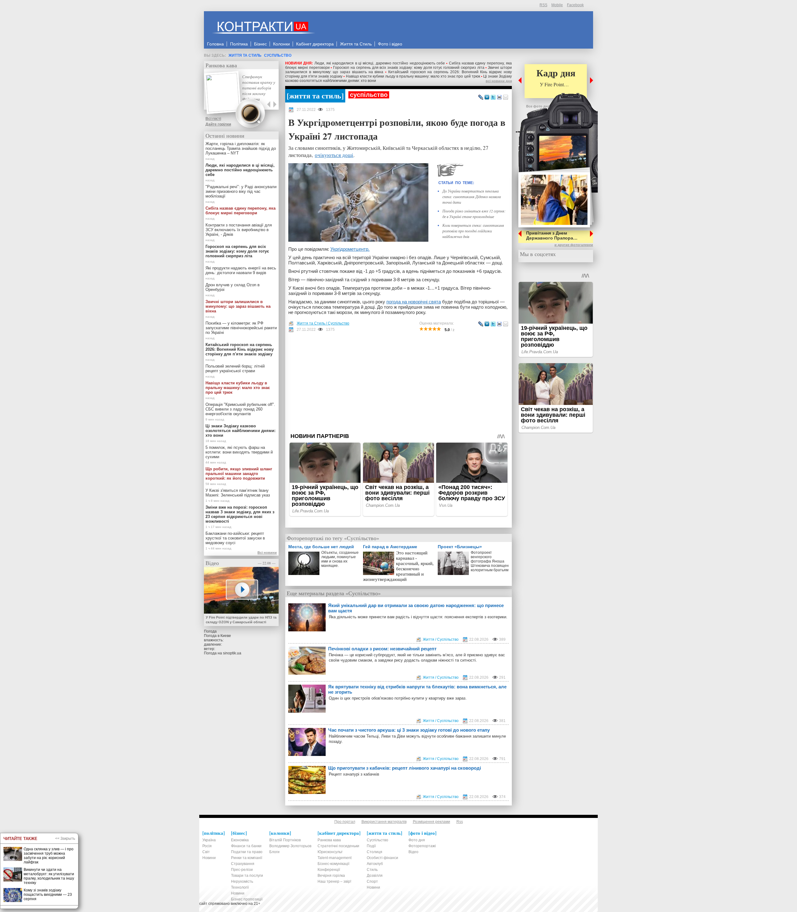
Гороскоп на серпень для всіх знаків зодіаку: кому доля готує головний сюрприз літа (408, 67)
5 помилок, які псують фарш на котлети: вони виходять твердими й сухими (239, 452)
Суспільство (277, 55)
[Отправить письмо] (505, 97)
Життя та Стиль (245, 55)
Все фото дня (537, 106)
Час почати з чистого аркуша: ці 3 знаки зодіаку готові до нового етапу (409, 730)
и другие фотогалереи (573, 245)
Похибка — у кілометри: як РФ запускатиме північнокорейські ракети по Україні (241, 328)
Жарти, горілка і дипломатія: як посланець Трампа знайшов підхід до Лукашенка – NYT (240, 148)
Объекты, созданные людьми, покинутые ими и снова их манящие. (340, 559)
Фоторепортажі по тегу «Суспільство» (333, 538)
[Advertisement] (398, 382)
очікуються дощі (334, 155)
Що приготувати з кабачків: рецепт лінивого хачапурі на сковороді (404, 768)
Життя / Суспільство (441, 639)
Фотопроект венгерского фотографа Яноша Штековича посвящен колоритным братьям (490, 561)
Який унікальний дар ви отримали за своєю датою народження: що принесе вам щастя (416, 608)
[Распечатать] (499, 97)
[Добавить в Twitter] (493, 97)
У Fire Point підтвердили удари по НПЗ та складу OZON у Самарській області (241, 619)
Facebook (575, 5)
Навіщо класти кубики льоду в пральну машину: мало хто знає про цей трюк (413, 76)
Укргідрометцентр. (350, 249)
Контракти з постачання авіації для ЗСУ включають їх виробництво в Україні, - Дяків (238, 230)
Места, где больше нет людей (321, 546)
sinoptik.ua (232, 653)
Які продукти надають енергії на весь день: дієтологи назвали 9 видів (240, 270)
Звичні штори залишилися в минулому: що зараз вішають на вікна (238, 306)
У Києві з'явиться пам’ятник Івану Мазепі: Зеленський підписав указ (237, 492)
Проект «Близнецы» (460, 546)
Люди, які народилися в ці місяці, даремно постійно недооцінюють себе (379, 63)
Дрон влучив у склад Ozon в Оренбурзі (232, 287)
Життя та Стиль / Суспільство (323, 323)
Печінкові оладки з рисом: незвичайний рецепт (382, 648)
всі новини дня (499, 81)
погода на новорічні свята (413, 301)
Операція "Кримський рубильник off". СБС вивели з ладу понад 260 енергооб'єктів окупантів (240, 409)
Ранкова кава (221, 65)
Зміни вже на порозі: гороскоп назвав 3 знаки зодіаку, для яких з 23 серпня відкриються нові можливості (239, 514)
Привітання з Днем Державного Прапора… (552, 235)
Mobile (557, 5)
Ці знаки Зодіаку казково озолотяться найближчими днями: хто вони (240, 431)
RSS (543, 5)
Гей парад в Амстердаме (390, 546)
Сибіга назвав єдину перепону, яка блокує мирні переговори (240, 210)
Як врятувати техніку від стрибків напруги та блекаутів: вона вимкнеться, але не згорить (417, 689)
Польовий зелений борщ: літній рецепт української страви (235, 368)
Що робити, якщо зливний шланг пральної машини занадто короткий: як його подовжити (238, 474)
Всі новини (267, 552)
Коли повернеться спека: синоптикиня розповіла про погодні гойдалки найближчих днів (473, 231)
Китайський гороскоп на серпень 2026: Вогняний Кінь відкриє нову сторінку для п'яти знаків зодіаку (239, 349)
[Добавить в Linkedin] (486, 97)
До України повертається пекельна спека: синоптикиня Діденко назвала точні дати (471, 196)
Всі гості (213, 118)
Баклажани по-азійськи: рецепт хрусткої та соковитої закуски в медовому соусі (235, 538)
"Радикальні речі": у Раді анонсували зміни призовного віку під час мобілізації (240, 191)
